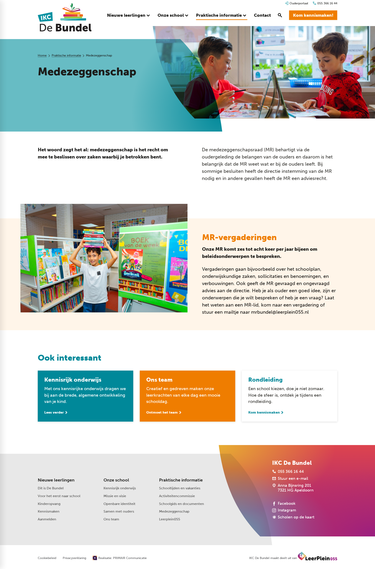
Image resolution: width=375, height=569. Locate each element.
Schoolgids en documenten (181, 504)
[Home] (64, 17)
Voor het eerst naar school (59, 496)
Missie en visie (115, 496)
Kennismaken (48, 511)
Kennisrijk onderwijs (120, 488)
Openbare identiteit (119, 504)
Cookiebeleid (47, 558)
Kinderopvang (49, 504)
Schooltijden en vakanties (179, 488)
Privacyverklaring (74, 558)
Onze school (116, 480)
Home (42, 55)
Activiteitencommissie (177, 496)
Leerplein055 (169, 519)
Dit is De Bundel (51, 488)
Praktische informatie (66, 55)
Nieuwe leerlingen (56, 480)
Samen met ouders (119, 511)
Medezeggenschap (174, 511)
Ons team (111, 519)
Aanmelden (47, 519)
